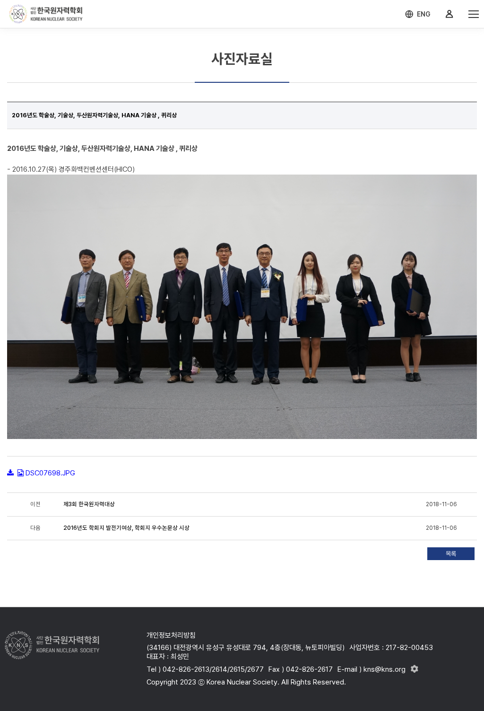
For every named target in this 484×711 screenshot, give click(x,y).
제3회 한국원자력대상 (89, 504)
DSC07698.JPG (50, 473)
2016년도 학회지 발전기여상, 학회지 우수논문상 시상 (126, 528)
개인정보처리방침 (171, 635)
